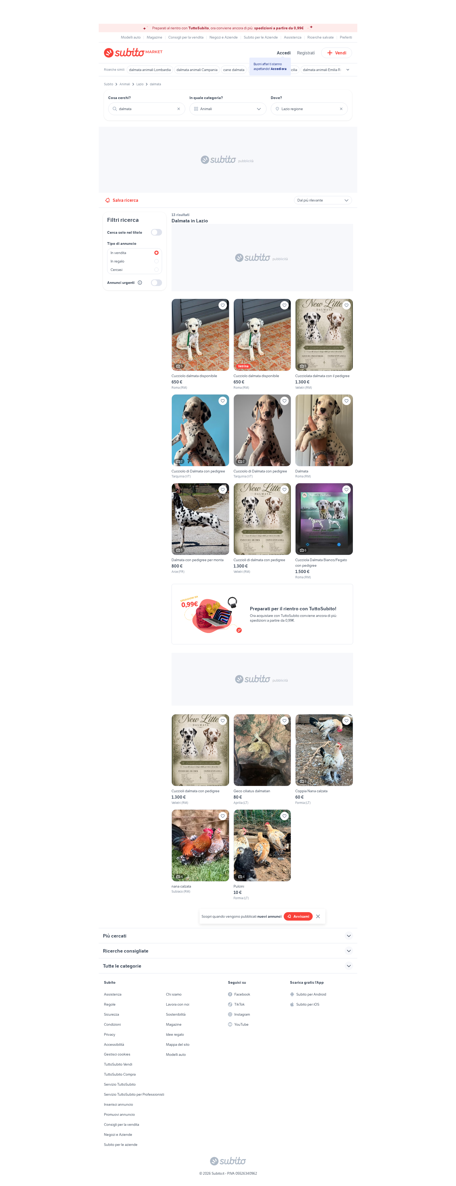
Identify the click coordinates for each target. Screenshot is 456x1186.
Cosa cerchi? (119, 97)
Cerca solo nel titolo (124, 232)
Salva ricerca (125, 200)
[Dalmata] (324, 436)
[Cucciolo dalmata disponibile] (200, 344)
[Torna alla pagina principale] (134, 53)
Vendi (340, 52)
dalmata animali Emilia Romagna (328, 69)
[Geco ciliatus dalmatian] (262, 759)
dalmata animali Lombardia (150, 69)
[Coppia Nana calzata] (324, 759)
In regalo (117, 261)
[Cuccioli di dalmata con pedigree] (262, 531)
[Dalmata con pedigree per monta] (200, 531)
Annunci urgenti (121, 282)
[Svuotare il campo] (179, 109)
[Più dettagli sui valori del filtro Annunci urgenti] (140, 282)
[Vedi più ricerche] (348, 69)
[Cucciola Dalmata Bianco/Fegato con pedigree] (324, 531)
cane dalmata (233, 69)
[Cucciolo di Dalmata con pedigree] (200, 436)
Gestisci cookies (117, 1054)
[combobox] (146, 109)
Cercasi (116, 269)
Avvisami (301, 916)
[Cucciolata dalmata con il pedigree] (324, 344)
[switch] (156, 232)
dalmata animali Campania (197, 69)
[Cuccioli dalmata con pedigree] (200, 759)
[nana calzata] (200, 855)
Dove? (276, 97)
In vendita (118, 252)
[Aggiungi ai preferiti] (222, 305)
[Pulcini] (262, 855)
